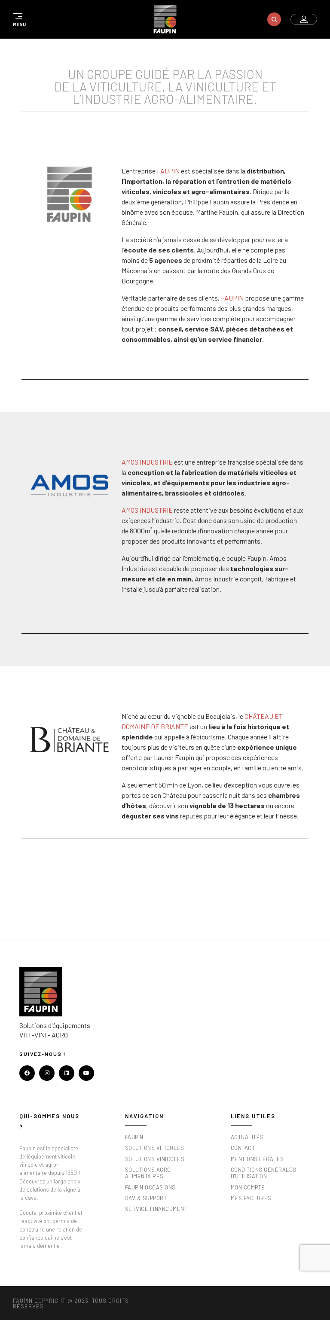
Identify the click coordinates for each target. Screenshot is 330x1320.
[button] (18, 19)
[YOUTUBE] (86, 1073)
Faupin (168, 171)
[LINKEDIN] (66, 1073)
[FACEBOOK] (27, 1073)
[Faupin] (165, 19)
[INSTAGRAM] (47, 1073)
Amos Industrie (147, 462)
